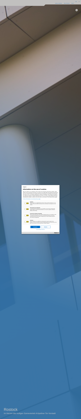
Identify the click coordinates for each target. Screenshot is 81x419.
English (24, 186)
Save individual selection (40, 229)
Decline (45, 226)
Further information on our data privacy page (31, 198)
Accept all (35, 226)
